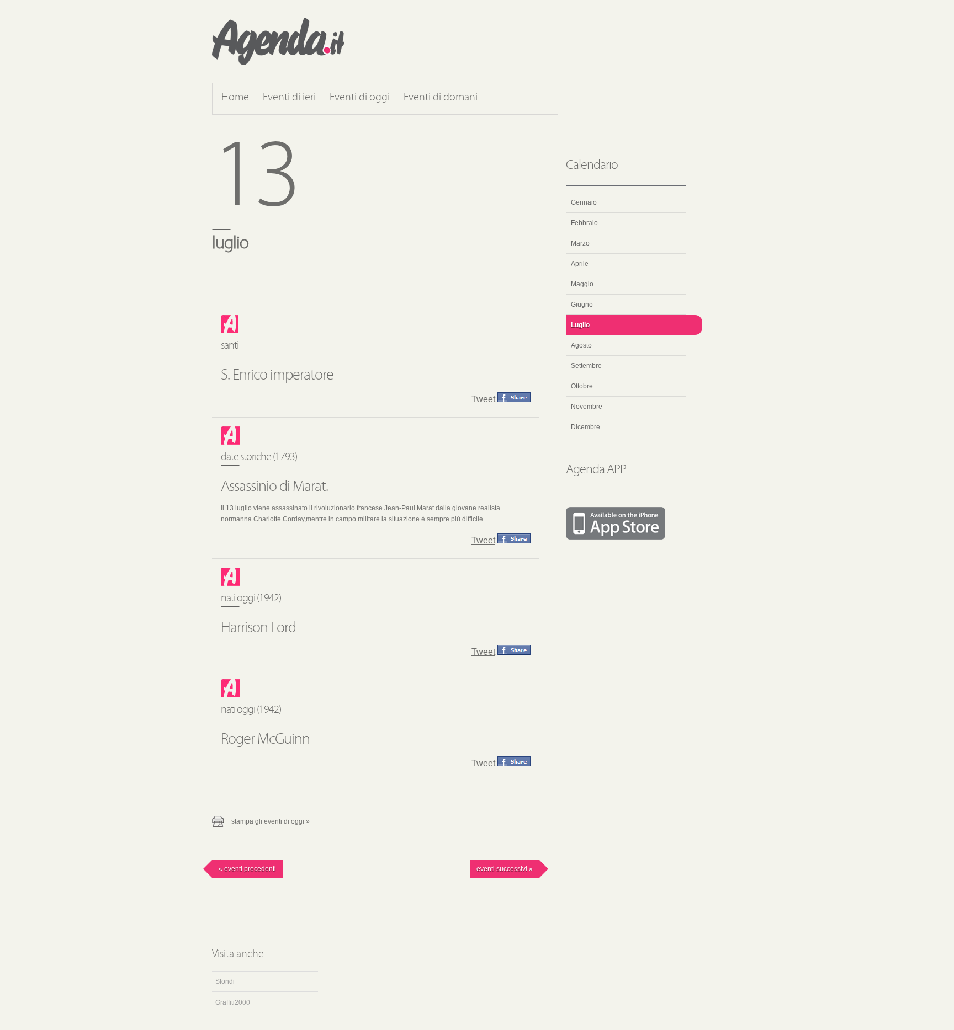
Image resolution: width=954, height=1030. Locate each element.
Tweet (483, 399)
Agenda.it (278, 41)
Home (235, 97)
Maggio (582, 284)
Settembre (586, 366)
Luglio (580, 325)
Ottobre (582, 386)
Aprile (580, 264)
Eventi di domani (441, 97)
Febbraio (584, 223)
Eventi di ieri (289, 97)
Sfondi (225, 981)
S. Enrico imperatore (277, 375)
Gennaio (584, 202)
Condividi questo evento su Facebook (514, 397)
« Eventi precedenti (247, 869)
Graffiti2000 (232, 1002)
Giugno (582, 304)
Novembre (586, 406)
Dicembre (585, 427)
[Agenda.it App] (626, 524)
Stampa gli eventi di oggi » (270, 821)
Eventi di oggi (360, 97)
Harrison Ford (258, 628)
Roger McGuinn (265, 740)
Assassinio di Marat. (274, 487)
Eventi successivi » (504, 869)
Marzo (580, 243)
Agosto (581, 345)
